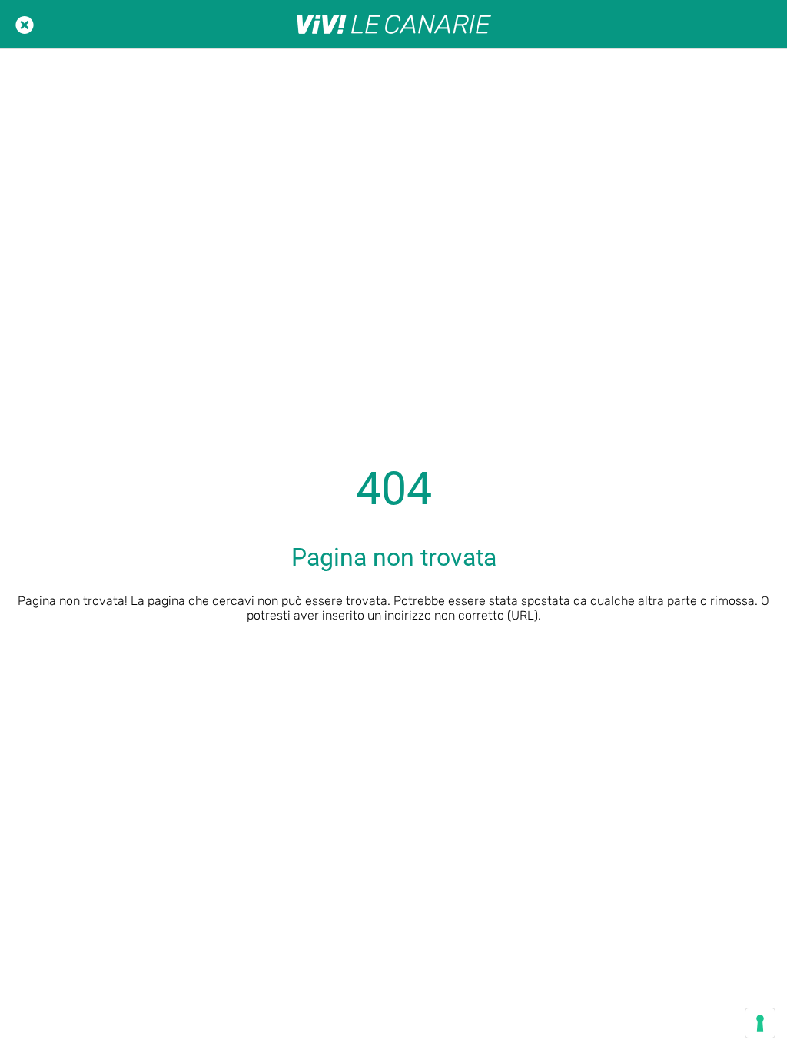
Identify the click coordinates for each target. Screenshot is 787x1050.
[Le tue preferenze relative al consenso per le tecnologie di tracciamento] (760, 1023)
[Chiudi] (24, 24)
